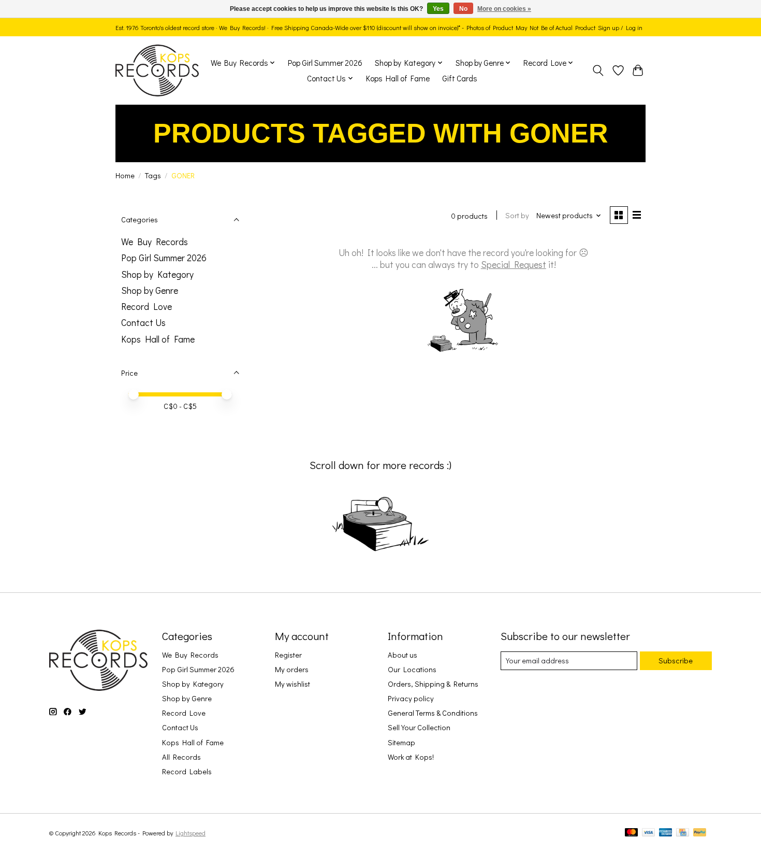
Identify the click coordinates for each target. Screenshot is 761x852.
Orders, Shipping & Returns (433, 684)
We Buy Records (154, 242)
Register (288, 655)
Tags (153, 175)
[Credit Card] (682, 833)
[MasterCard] (631, 833)
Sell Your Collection (419, 727)
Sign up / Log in (620, 27)
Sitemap (401, 742)
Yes (438, 8)
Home (125, 175)
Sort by (517, 215)
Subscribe (675, 660)
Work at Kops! (411, 757)
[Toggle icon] (598, 70)
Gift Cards (459, 78)
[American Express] (665, 833)
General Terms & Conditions (433, 713)
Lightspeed (190, 833)
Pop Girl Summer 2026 (325, 63)
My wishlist (292, 684)
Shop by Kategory (157, 274)
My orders (292, 669)
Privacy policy (411, 698)
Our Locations (412, 669)
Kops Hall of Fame (398, 78)
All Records (181, 757)
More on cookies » (504, 8)
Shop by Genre (149, 290)
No (463, 8)
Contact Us (143, 323)
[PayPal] (700, 833)
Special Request (513, 265)
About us (402, 655)
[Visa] (648, 833)
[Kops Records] (157, 70)
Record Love (146, 307)
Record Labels (187, 771)
